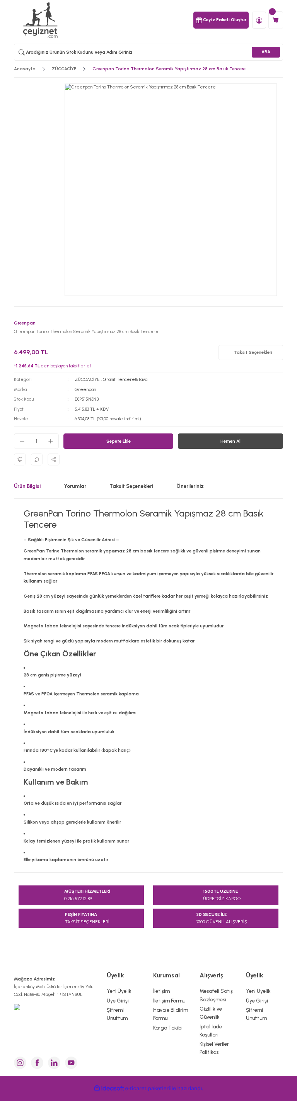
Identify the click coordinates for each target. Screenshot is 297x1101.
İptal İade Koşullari (211, 1030)
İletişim (161, 991)
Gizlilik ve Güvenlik (211, 1013)
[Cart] (276, 20)
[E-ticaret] (147, 1088)
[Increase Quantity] (50, 441)
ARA (265, 51)
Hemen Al (230, 441)
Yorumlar (75, 486)
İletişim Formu (169, 1000)
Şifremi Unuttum (117, 1014)
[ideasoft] (109, 1088)
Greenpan (85, 389)
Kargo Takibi (168, 1028)
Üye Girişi (118, 1000)
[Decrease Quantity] (22, 441)
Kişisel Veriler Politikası (214, 1048)
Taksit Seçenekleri (131, 486)
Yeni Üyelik (119, 991)
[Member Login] (259, 19)
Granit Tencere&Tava (125, 379)
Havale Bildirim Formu (170, 1014)
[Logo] (41, 20)
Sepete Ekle (118, 441)
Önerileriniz (190, 486)
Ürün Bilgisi (27, 486)
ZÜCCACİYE (87, 379)
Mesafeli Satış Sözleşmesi (216, 995)
